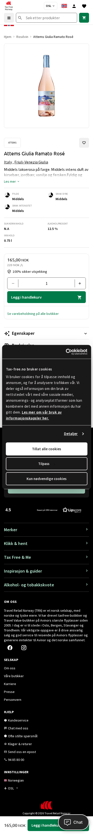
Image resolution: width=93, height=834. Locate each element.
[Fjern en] (14, 283)
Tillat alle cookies (46, 449)
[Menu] (9, 18)
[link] (84, 18)
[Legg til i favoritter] (84, 143)
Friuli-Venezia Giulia (31, 162)
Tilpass (43, 463)
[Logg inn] (74, 6)
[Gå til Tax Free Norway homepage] (8, 6)
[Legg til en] (78, 283)
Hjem (7, 36)
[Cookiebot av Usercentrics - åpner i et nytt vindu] (66, 352)
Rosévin (22, 36)
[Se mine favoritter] (84, 6)
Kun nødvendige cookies (46, 478)
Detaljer (71, 433)
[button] (12, 181)
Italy (8, 162)
